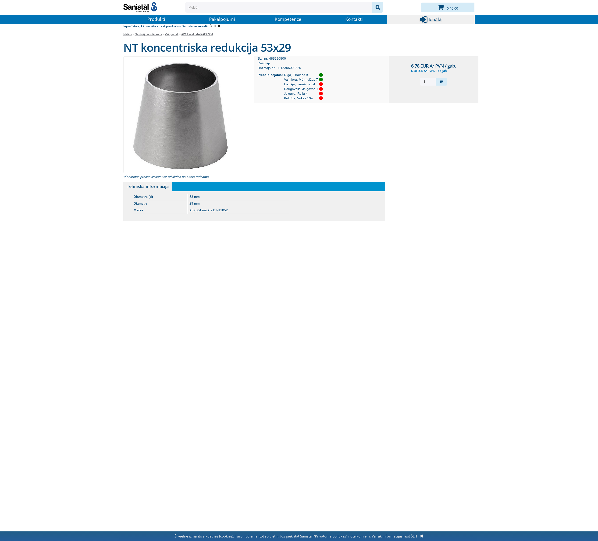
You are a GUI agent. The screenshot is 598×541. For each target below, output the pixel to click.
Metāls (127, 34)
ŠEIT (213, 26)
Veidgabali (171, 34)
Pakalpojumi (222, 19)
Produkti (156, 19)
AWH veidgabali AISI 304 (197, 34)
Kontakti (354, 19)
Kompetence (288, 19)
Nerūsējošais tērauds (148, 34)
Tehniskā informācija (148, 186)
